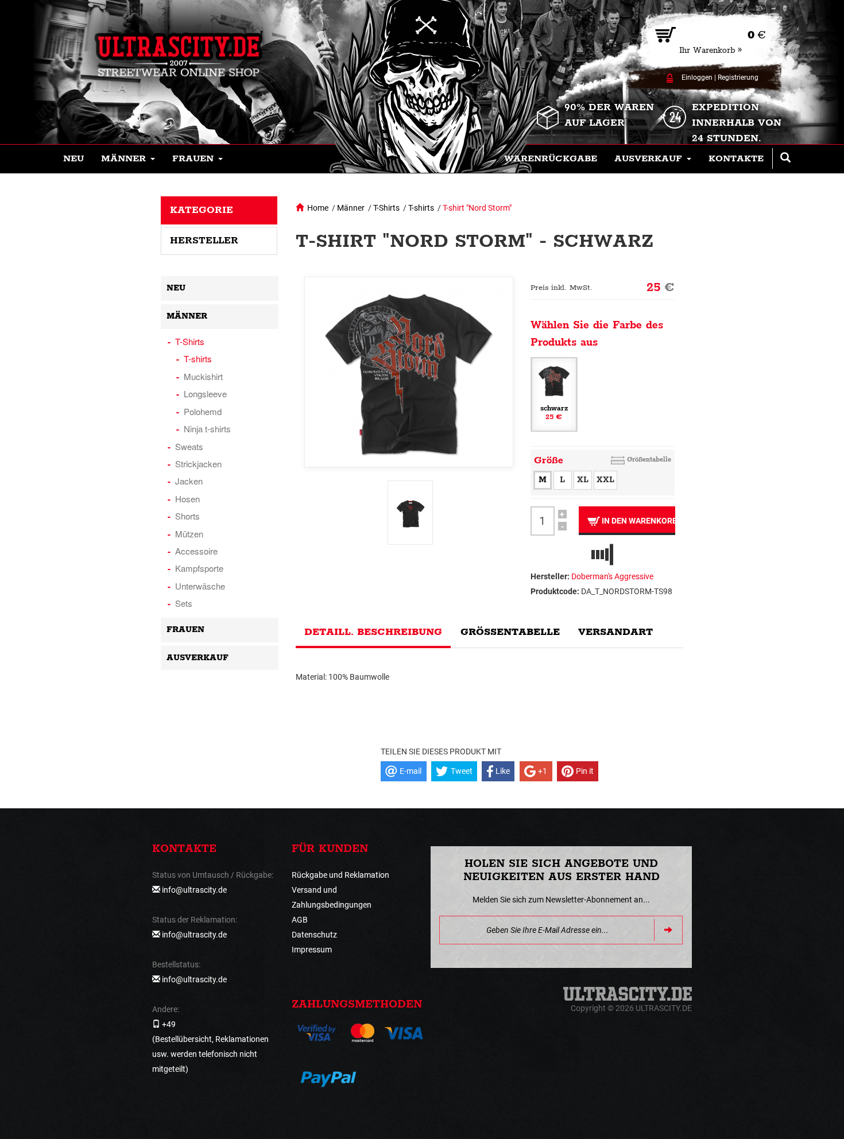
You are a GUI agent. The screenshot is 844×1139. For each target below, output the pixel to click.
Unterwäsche (200, 586)
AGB (300, 919)
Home (317, 207)
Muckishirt (203, 376)
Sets (183, 603)
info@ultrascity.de (194, 889)
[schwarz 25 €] (554, 393)
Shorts (187, 516)
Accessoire (196, 551)
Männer (351, 207)
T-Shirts (386, 207)
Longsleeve (205, 394)
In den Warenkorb (637, 520)
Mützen (189, 534)
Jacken (189, 481)
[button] (128, 159)
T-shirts (421, 207)
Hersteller (204, 240)
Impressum (312, 949)
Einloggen (697, 77)
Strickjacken (198, 464)
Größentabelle (649, 459)
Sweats (189, 446)
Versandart (615, 632)
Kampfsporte (199, 568)
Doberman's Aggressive (612, 576)
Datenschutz (314, 934)
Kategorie (201, 210)
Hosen (187, 499)
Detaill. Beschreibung (373, 632)
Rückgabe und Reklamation (340, 875)
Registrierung (738, 77)
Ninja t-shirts (207, 429)
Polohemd (203, 411)
